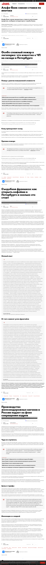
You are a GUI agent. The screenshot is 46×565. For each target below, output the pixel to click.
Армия (40, 177)
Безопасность (9, 178)
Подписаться (22, 0)
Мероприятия (29, 3)
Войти (41, 3)
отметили (26, 89)
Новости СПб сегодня (16, 177)
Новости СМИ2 (4, 47)
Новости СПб (9, 177)
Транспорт (19, 547)
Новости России (4, 548)
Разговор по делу (6, 395)
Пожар (28, 177)
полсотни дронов (23, 163)
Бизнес (10, 547)
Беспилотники (4, 178)
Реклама (34, 3)
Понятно (42, 562)
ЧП (25, 177)
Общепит (10, 395)
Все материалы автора (14, 16)
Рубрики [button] (14, 3)
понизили (27, 169)
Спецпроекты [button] (21, 3)
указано (6, 134)
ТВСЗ (14, 427)
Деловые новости (24, 395)
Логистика (32, 177)
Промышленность (40, 547)
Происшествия (22, 177)
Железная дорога (24, 547)
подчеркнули (33, 150)
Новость (5, 177)
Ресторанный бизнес (16, 395)
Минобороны (36, 177)
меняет (28, 167)
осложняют (19, 165)
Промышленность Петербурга (32, 547)
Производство (9, 548)
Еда (20, 395)
